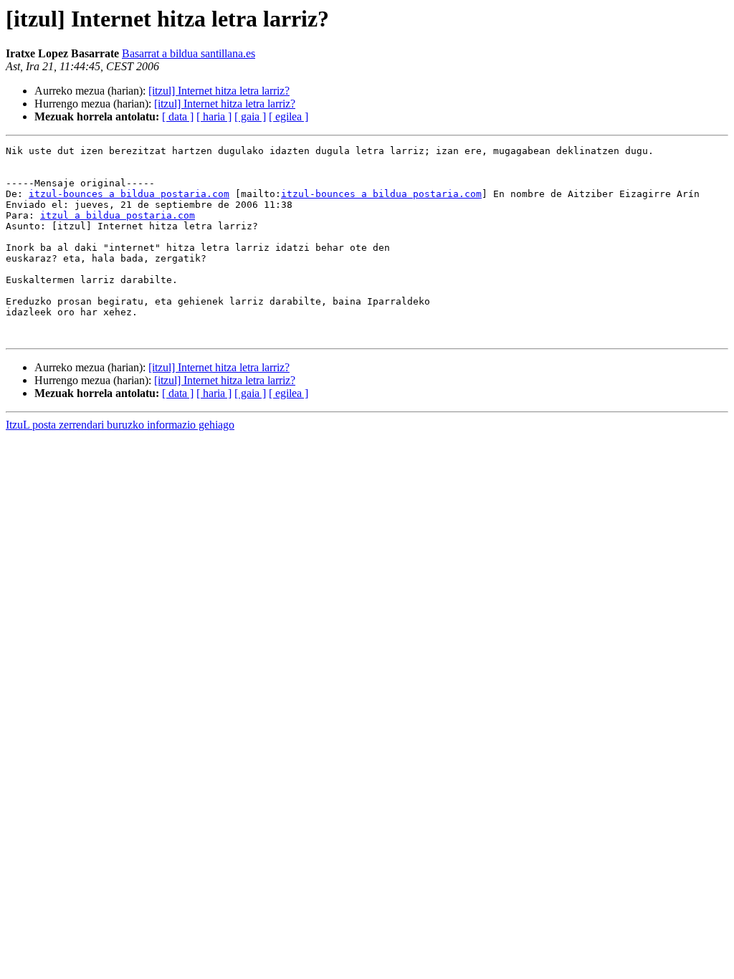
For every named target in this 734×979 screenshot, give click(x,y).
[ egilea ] (288, 116)
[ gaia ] (250, 116)
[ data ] (178, 116)
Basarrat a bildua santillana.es (188, 53)
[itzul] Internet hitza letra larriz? (219, 91)
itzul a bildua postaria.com (117, 215)
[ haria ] (214, 116)
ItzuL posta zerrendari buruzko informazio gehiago (120, 425)
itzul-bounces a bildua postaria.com (129, 193)
